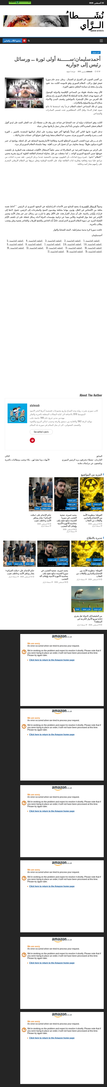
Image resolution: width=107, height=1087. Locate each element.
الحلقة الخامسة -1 (91, 240)
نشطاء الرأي (96, 526)
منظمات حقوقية (96, 508)
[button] (101, 40)
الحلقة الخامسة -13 (35, 247)
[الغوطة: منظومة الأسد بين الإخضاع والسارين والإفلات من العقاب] (92, 494)
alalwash (89, 71)
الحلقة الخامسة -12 (54, 247)
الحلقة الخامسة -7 (52, 244)
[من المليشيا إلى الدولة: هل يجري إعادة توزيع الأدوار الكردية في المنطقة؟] (87, 599)
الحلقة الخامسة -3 (53, 240)
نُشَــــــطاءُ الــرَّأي (84, 19)
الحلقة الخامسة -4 (34, 240)
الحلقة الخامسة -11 (74, 247)
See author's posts (41, 431)
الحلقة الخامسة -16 (74, 251)
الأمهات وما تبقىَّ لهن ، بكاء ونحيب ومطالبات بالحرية (27, 457)
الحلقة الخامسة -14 (15, 247)
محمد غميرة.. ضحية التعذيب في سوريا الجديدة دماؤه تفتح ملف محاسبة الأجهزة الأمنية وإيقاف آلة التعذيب (67, 520)
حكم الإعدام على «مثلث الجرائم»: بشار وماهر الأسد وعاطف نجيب (41, 517)
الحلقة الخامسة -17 (56, 251)
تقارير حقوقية (71, 504)
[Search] (28, 40)
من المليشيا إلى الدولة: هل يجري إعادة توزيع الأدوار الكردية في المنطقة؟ (88, 618)
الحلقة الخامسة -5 (15, 240)
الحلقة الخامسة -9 (15, 244)
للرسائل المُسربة (89, 206)
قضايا (88, 504)
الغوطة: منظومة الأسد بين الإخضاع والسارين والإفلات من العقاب (92, 517)
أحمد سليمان (95, 52)
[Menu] (101, 40)
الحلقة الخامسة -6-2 (72, 244)
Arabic (12, 2)
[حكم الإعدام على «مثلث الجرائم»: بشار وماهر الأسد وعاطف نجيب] (41, 494)
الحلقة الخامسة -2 (72, 240)
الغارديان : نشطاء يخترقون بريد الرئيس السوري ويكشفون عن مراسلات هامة (82, 459)
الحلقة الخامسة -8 (34, 244)
